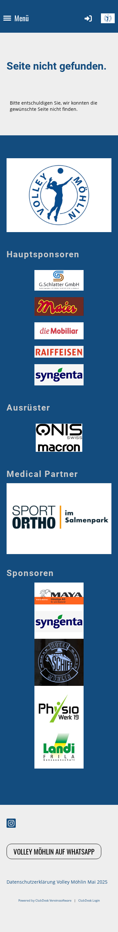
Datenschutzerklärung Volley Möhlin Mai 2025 (57, 882)
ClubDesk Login (89, 900)
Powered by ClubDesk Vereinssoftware (44, 900)
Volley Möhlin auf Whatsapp (53, 851)
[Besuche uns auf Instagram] (11, 824)
